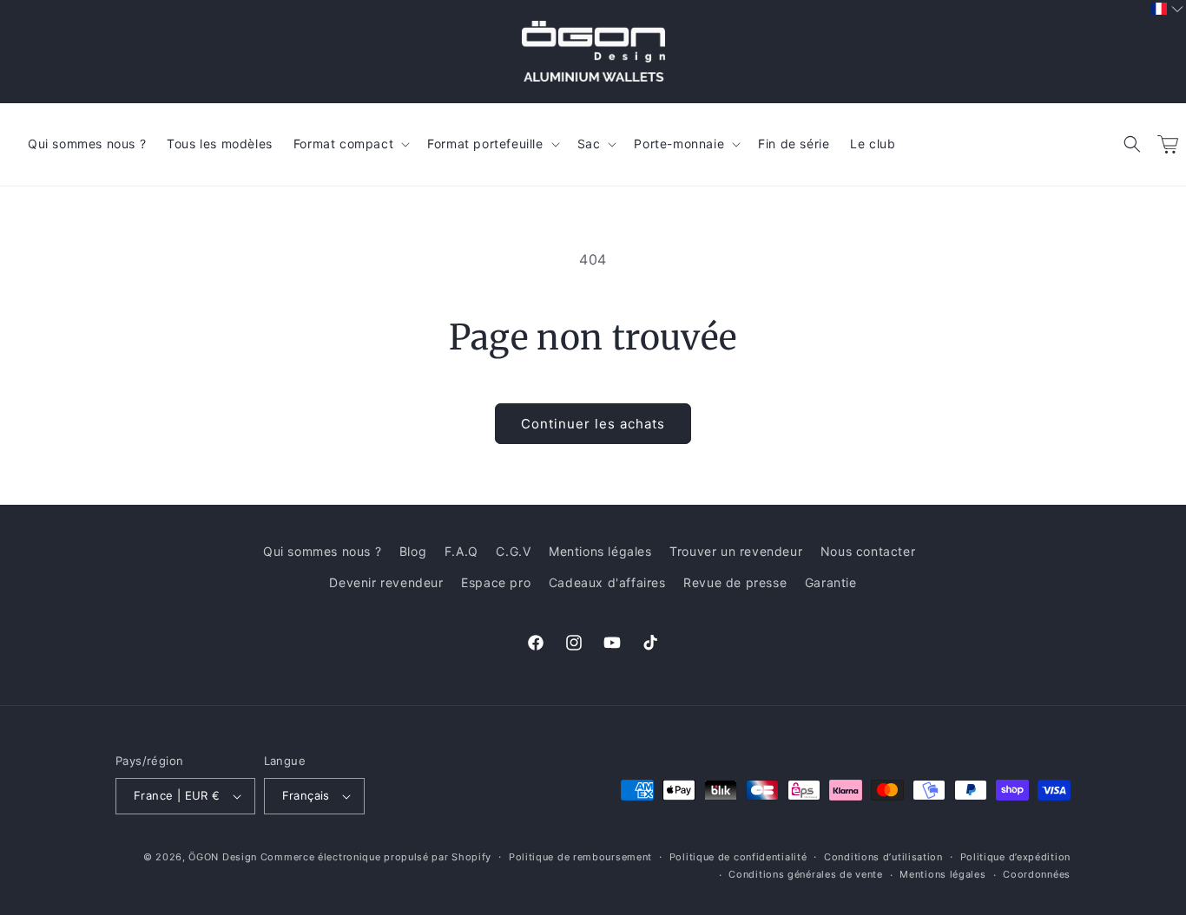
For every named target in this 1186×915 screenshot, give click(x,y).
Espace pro (495, 582)
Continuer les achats (593, 423)
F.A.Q (461, 551)
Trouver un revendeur (735, 551)
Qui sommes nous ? (322, 551)
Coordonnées (1037, 874)
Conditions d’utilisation (883, 857)
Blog (412, 551)
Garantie (831, 582)
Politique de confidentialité (738, 857)
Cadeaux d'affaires (607, 582)
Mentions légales (600, 551)
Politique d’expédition (1015, 857)
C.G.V (513, 551)
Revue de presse (735, 582)
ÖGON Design (222, 857)
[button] (1132, 144)
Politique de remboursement (580, 857)
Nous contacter (867, 551)
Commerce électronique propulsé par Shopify (375, 857)
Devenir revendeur (386, 582)
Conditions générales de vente (805, 874)
